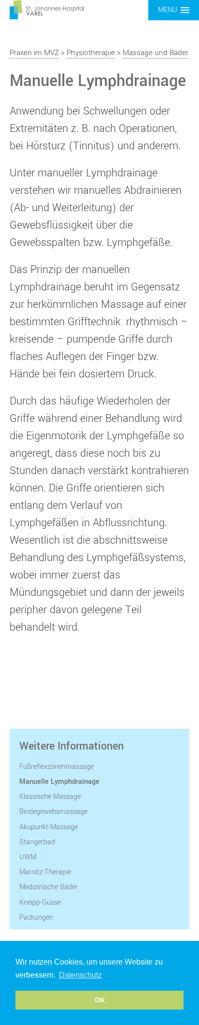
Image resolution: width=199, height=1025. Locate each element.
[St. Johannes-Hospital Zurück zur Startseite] (47, 9)
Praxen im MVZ (34, 52)
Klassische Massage (50, 797)
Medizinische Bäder (48, 887)
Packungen (36, 917)
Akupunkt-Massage (48, 827)
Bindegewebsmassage (53, 812)
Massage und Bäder (155, 52)
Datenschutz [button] (80, 975)
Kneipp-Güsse (40, 902)
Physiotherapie (91, 52)
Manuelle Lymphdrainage (59, 782)
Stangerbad (37, 842)
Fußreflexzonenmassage (56, 767)
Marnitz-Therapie (45, 872)
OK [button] (100, 1000)
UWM (27, 857)
